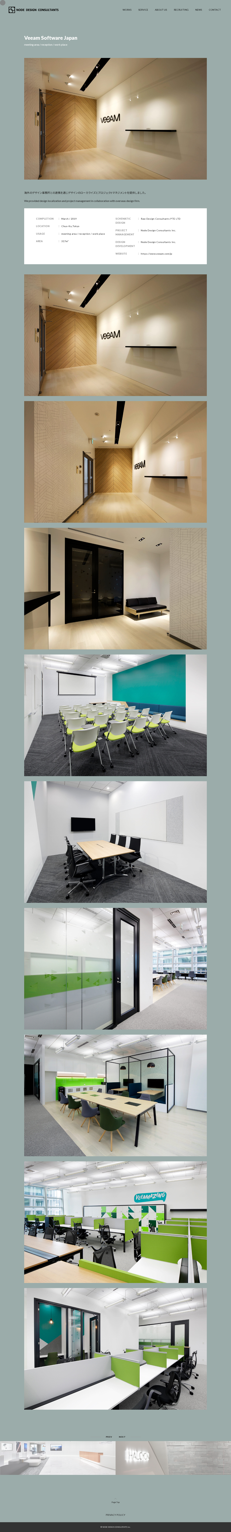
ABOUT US (161, 9)
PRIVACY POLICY (115, 1514)
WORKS (127, 9)
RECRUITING (181, 9)
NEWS (198, 9)
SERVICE (143, 9)
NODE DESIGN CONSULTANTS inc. (116, 1527)
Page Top (116, 1502)
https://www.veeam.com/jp (156, 253)
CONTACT (215, 9)
